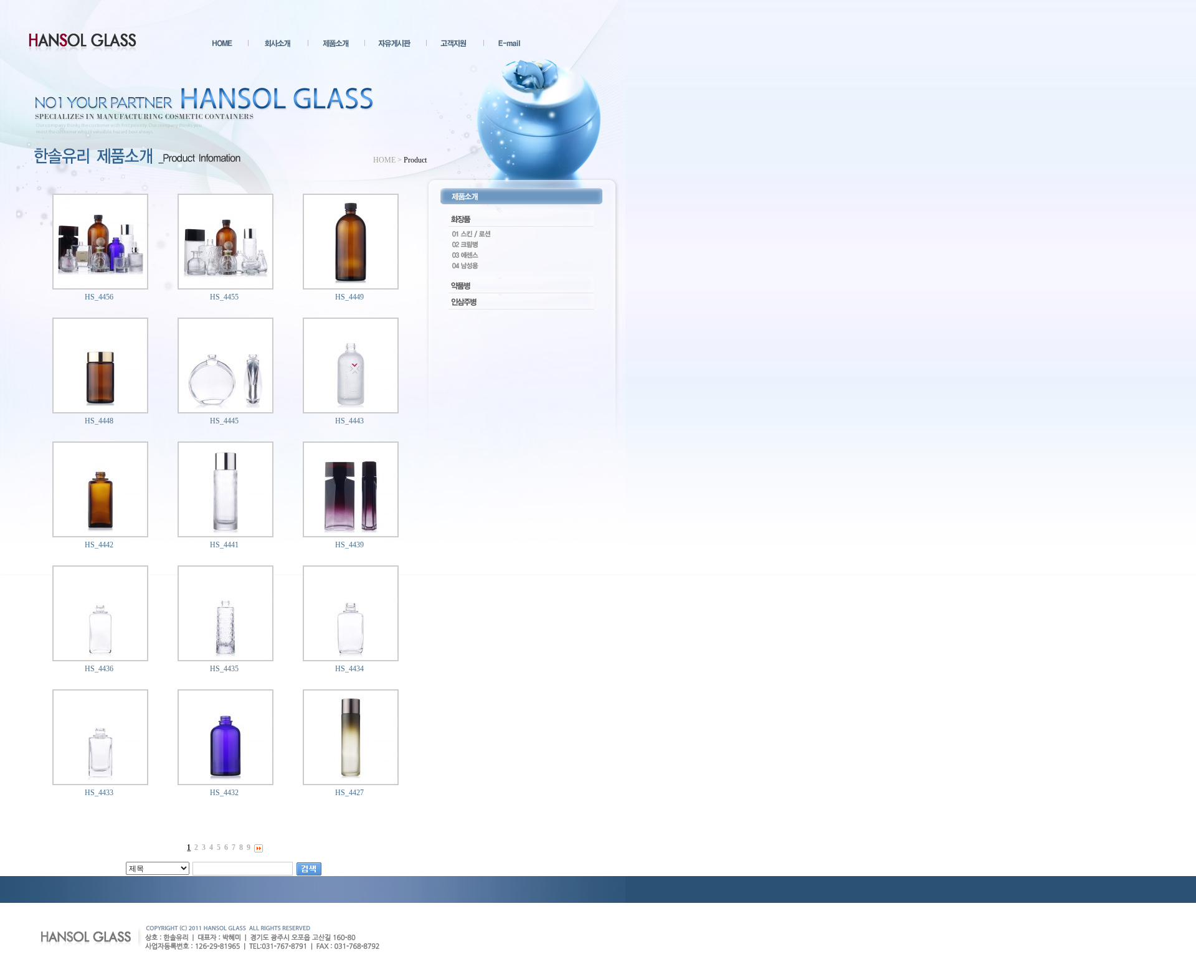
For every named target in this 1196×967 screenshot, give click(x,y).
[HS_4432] (225, 781)
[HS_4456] (100, 285)
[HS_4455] (225, 285)
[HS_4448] (100, 409)
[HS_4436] (100, 657)
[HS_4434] (350, 657)
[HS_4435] (225, 657)
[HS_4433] (100, 781)
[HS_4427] (350, 781)
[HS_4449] (350, 285)
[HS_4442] (100, 533)
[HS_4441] (225, 533)
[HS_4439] (350, 533)
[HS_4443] (350, 409)
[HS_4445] (225, 409)
